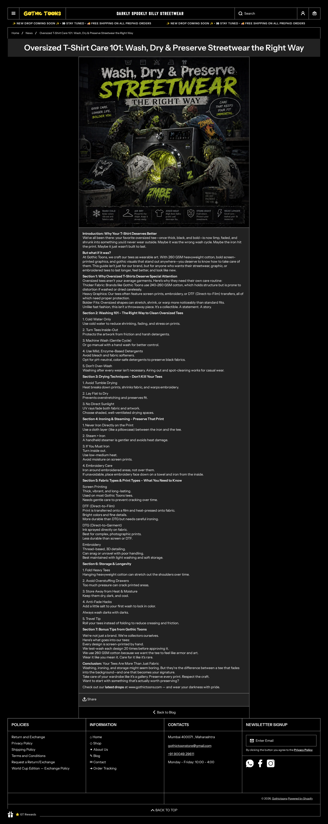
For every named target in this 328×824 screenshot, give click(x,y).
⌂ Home (96, 737)
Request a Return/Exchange (33, 762)
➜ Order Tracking (103, 768)
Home (15, 33)
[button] (314, 13)
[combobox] (266, 13)
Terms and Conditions (28, 756)
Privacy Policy (22, 743)
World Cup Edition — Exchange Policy (40, 768)
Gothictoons (279, 798)
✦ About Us (99, 749)
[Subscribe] (311, 740)
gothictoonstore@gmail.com (189, 746)
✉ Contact (98, 762)
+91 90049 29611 (181, 754)
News (29, 33)
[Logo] (42, 13)
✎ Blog (95, 756)
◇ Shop (95, 743)
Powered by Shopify (300, 798)
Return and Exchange (28, 737)
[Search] (238, 13)
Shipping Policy (23, 749)
